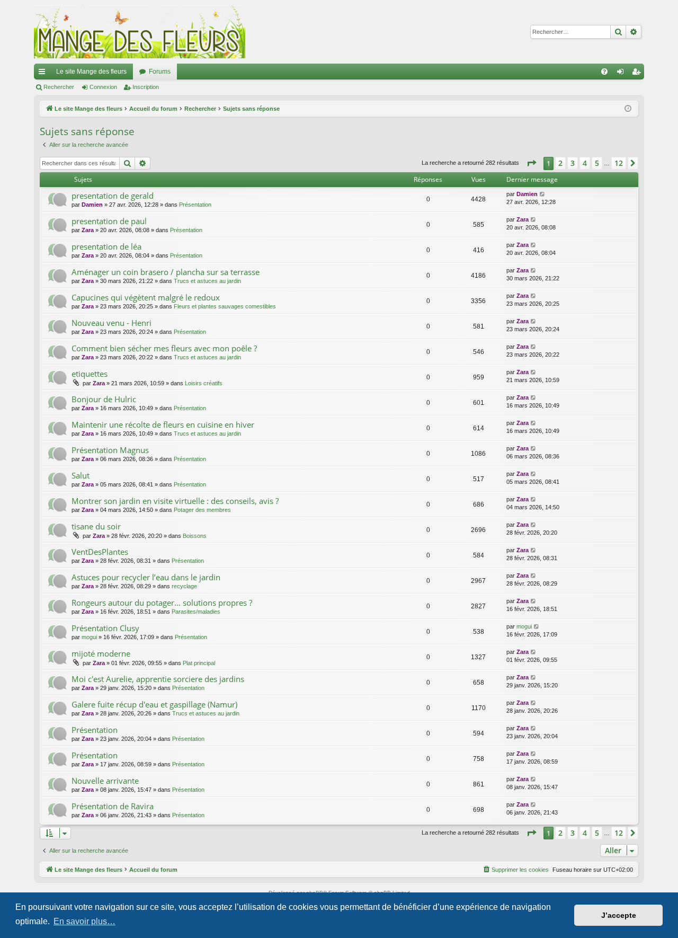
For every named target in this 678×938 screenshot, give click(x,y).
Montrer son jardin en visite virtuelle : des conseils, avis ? (175, 500)
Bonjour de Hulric (104, 399)
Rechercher (58, 87)
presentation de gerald (113, 195)
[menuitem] (604, 71)
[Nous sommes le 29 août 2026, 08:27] (628, 109)
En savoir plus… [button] (84, 921)
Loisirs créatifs (203, 383)
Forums (160, 71)
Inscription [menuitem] (638, 73)
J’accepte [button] (618, 915)
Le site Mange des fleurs (91, 71)
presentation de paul (109, 221)
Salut (81, 475)
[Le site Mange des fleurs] (140, 32)
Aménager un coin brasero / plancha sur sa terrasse (166, 272)
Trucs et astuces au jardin (207, 281)
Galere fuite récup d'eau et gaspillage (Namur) (154, 704)
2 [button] (560, 163)
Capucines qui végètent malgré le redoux (146, 297)
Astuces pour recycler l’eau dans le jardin (146, 577)
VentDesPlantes (100, 551)
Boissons (195, 536)
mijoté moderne (101, 653)
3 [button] (572, 163)
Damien (92, 204)
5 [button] (597, 163)
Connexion (103, 87)
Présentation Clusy (105, 628)
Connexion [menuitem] (622, 73)
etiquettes (90, 373)
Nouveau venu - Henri (111, 322)
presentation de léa (106, 246)
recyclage (184, 586)
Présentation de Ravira (113, 806)
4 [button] (585, 163)
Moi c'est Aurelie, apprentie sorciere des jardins (158, 679)
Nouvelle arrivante (105, 780)
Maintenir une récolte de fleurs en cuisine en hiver (163, 424)
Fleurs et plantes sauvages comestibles (225, 306)
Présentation (195, 204)
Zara (88, 230)
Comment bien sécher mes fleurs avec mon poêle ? (164, 348)
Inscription (145, 87)
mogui (89, 637)
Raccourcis (44, 73)
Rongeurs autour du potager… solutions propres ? (162, 602)
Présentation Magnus (110, 450)
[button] (531, 163)
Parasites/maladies (196, 611)
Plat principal (199, 663)
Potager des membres (202, 510)
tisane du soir (96, 526)
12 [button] (618, 163)
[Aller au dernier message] (542, 194)
